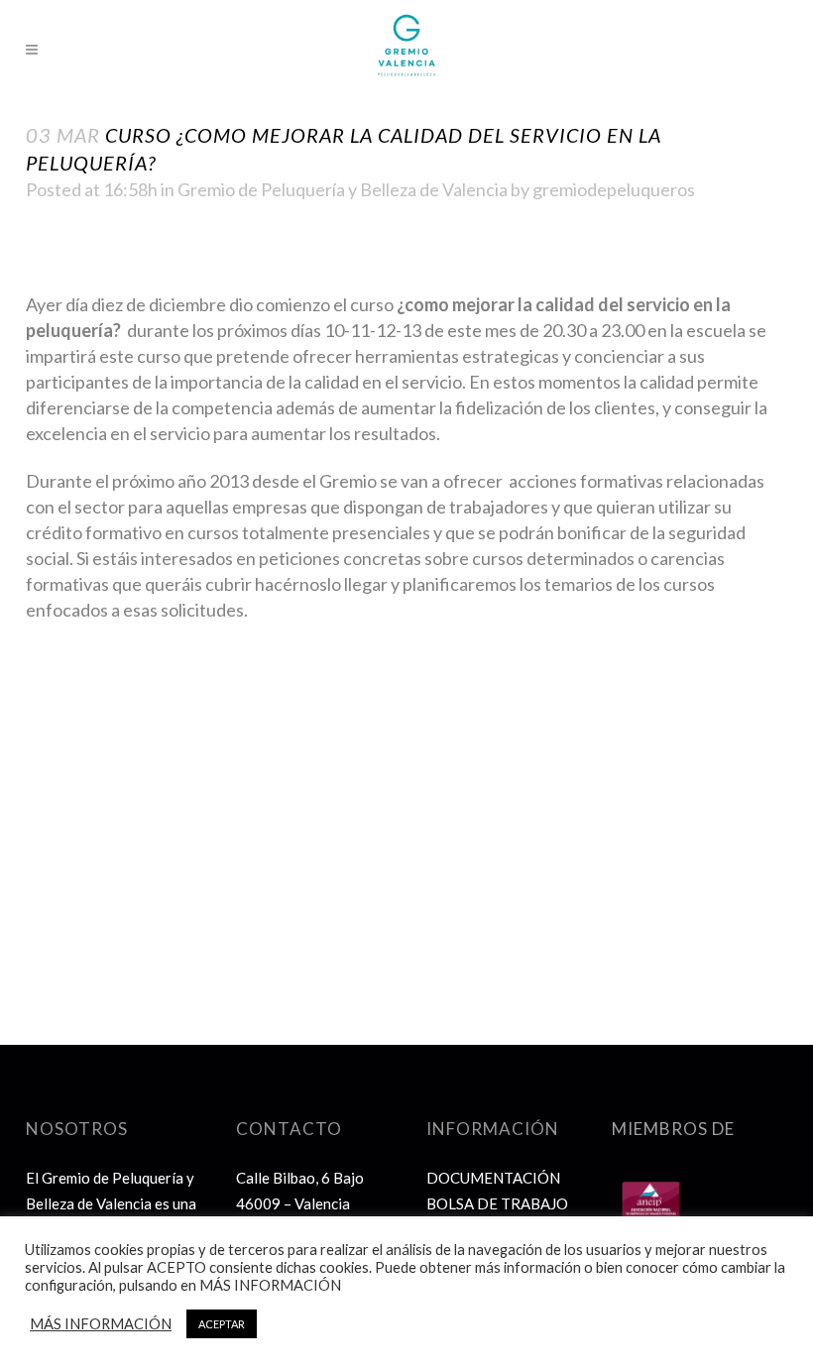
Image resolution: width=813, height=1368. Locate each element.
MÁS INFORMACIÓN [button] (101, 1323)
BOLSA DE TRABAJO (497, 1203)
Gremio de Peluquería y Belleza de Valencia (342, 189)
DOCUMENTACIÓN (493, 1178)
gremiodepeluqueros (613, 189)
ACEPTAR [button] (221, 1323)
